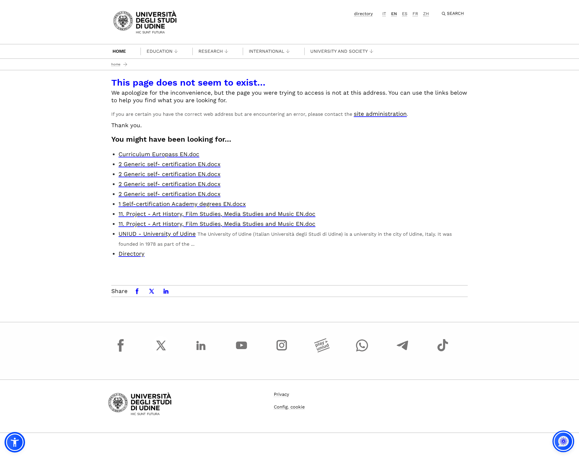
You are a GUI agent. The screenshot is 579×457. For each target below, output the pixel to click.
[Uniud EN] (145, 21)
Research (210, 51)
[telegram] (402, 351)
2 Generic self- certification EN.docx (169, 164)
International (266, 51)
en (394, 13)
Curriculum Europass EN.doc (159, 154)
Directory (131, 253)
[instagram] (281, 351)
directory (363, 13)
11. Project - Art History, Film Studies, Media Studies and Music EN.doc (217, 213)
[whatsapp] (362, 351)
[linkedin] (201, 351)
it (384, 13)
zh (426, 13)
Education (159, 51)
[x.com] (161, 351)
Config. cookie (289, 407)
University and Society (339, 51)
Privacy (281, 394)
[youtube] (241, 351)
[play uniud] (322, 351)
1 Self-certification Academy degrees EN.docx (182, 203)
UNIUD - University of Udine (157, 233)
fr (415, 13)
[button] (15, 442)
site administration (380, 113)
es (404, 13)
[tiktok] (442, 351)
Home (119, 51)
